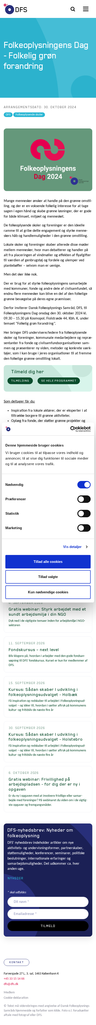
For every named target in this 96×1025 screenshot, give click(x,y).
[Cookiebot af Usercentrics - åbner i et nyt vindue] (70, 429)
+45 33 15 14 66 (14, 979)
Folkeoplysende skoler (29, 114)
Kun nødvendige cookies (48, 592)
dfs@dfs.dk (11, 984)
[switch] (84, 499)
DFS (15, 9)
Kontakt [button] (16, 962)
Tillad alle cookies (48, 562)
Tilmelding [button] (20, 380)
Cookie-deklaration (16, 998)
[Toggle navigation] (85, 9)
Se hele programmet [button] (58, 380)
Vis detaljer (72, 547)
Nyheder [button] (16, 878)
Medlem (9, 992)
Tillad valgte (48, 577)
